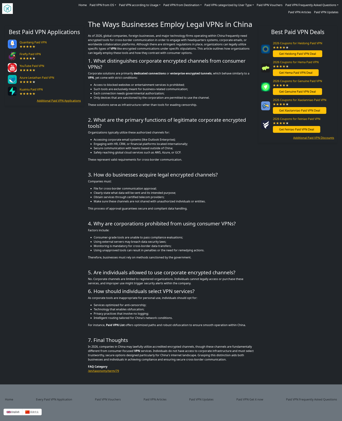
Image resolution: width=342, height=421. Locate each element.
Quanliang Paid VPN (33, 42)
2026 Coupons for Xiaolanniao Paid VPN (299, 100)
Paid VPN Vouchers (270, 5)
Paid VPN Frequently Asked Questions (311, 399)
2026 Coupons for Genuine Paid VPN (297, 81)
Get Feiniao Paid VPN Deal (296, 129)
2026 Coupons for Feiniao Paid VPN (296, 119)
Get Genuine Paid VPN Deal (297, 92)
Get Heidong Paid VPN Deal (297, 54)
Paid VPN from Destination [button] (181, 5)
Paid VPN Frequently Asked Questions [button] (310, 5)
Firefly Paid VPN (30, 54)
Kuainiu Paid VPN (31, 89)
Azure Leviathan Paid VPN (37, 78)
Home (83, 5)
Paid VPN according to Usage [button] (138, 5)
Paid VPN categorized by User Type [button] (228, 5)
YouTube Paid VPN (32, 66)
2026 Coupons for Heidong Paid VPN (297, 43)
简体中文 (34, 411)
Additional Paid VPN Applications (59, 101)
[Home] (7, 8)
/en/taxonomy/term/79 (103, 371)
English (15, 411)
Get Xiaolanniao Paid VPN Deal (299, 110)
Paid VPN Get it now (249, 399)
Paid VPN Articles (299, 12)
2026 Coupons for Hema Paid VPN (296, 62)
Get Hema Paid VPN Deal (295, 73)
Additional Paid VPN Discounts (313, 138)
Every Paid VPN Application (54, 399)
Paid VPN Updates (326, 12)
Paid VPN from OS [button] (102, 5)
